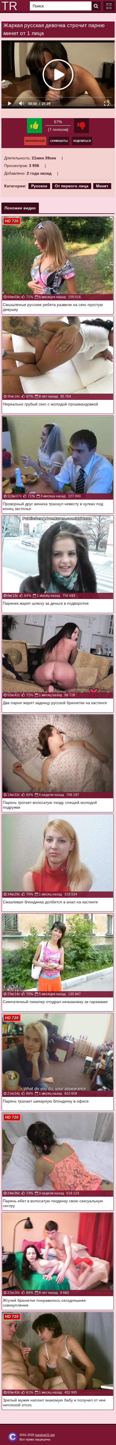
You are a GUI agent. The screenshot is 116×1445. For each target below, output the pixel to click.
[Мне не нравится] (81, 125)
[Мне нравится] (34, 125)
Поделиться (82, 141)
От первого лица (71, 186)
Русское (39, 186)
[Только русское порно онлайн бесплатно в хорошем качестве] (8, 5)
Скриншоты (59, 141)
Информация (35, 141)
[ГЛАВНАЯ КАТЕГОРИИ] (109, 6)
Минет (102, 186)
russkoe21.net (45, 1435)
